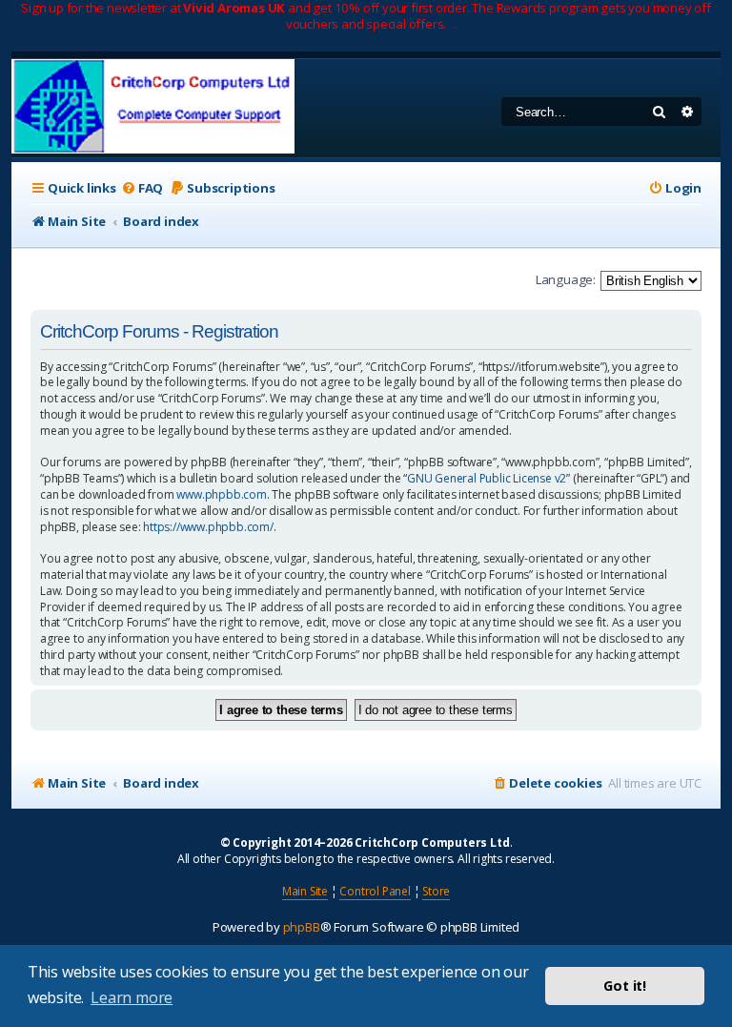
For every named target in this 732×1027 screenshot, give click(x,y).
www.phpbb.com (221, 495)
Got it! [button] (624, 985)
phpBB (301, 926)
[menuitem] (142, 188)
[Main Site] (153, 108)
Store (436, 891)
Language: (566, 279)
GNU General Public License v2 (486, 478)
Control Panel (374, 891)
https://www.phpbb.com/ (208, 527)
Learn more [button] (132, 997)
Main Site (305, 891)
